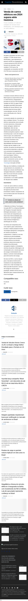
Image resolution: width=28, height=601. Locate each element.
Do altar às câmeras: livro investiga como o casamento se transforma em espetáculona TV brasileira (18, 536)
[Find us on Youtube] (17, 588)
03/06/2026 (11, 352)
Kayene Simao (6, 388)
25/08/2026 (13, 570)
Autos (13, 9)
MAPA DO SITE (5, 562)
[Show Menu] (2, 2)
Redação (11, 31)
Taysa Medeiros (6, 570)
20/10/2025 (13, 422)
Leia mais (3, 375)
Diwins (22, 592)
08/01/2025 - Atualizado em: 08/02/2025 (14, 34)
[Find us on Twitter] (9, 588)
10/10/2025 (11, 496)
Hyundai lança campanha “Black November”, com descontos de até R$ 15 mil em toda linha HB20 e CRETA (14, 85)
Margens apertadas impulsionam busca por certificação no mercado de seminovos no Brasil (14, 90)
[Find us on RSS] (9, 551)
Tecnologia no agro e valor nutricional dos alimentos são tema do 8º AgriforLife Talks (18, 528)
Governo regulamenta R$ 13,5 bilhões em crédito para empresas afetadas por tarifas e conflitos (9, 575)
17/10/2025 (13, 457)
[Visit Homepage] (14, 2)
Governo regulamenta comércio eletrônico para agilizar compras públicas (8, 567)
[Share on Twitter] (14, 52)
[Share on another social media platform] (21, 52)
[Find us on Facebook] (1, 551)
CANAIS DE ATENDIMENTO (8, 556)
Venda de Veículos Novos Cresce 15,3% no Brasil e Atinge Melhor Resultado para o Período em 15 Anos (14, 80)
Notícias (9, 9)
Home (5, 9)
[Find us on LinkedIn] (6, 588)
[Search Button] (26, 2)
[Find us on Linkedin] (6, 551)
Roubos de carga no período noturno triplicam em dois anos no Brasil (13, 452)
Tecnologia (7, 163)
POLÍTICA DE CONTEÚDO (7, 558)
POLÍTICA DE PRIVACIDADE (8, 560)
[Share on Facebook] (7, 52)
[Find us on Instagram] (4, 551)
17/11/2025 (13, 388)
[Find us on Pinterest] (12, 588)
